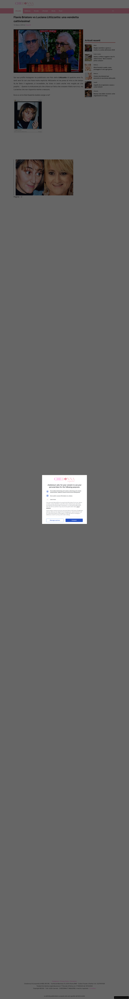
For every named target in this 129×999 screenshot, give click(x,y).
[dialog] (64, 499)
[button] (64, 499)
